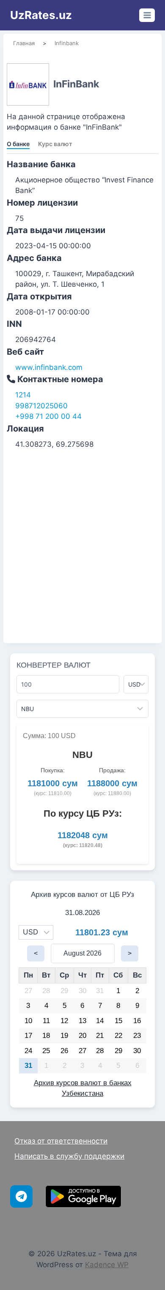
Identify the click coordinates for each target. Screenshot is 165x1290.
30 (82, 991)
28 (46, 991)
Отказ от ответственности (60, 1141)
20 (82, 1036)
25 (46, 1051)
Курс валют (55, 143)
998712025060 (41, 406)
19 (64, 1036)
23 (137, 1036)
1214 (23, 395)
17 (28, 1036)
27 (28, 991)
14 (100, 1021)
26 (64, 1051)
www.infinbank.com (48, 367)
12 (64, 1021)
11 (46, 1021)
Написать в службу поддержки (69, 1156)
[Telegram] (21, 1196)
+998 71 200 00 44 (48, 416)
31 (100, 991)
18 (46, 1036)
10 (28, 1021)
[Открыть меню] (147, 15)
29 (64, 991)
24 (28, 1051)
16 (137, 1021)
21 (100, 1036)
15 (118, 1021)
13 (82, 1021)
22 (118, 1036)
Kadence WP (107, 1264)
